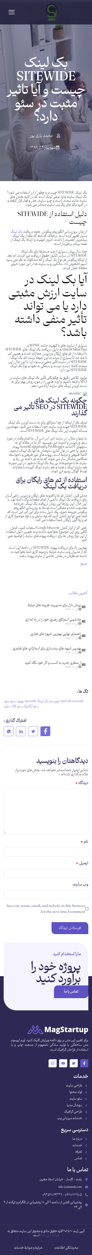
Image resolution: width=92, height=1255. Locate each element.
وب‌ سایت (80, 884)
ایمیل (82, 863)
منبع (83, 564)
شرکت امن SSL (49, 1235)
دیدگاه (81, 783)
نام (84, 842)
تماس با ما (71, 991)
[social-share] (45, 731)
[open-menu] (12, 12)
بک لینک (16, 232)
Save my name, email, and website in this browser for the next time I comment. (45, 909)
